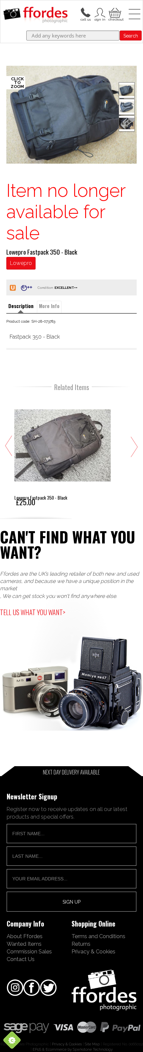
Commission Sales (29, 951)
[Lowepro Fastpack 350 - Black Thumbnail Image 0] (71, 114)
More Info (49, 305)
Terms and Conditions (98, 936)
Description (21, 305)
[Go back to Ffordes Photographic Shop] (35, 15)
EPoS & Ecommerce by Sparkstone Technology (73, 1049)
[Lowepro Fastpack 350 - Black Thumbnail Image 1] (127, 107)
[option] (71, 114)
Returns (81, 943)
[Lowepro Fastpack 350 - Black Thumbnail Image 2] (127, 123)
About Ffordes (25, 936)
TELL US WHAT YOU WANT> (32, 612)
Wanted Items (24, 943)
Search (130, 36)
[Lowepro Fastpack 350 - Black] (62, 451)
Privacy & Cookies (93, 951)
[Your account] (85, 12)
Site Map (92, 1044)
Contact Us (21, 959)
